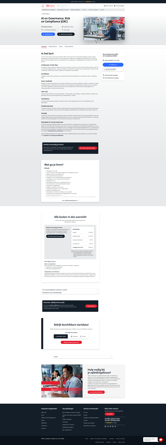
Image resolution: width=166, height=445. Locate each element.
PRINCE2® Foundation (67, 427)
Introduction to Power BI (68, 424)
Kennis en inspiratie (93, 9)
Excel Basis (65, 422)
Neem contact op (109, 5)
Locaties (86, 420)
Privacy (86, 438)
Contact (102, 9)
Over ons (84, 9)
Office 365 (43, 412)
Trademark (108, 442)
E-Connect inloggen (120, 5)
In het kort (44, 46)
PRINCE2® (44, 423)
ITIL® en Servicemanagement (48, 417)
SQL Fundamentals (66, 430)
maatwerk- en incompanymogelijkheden (53, 135)
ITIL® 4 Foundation (67, 419)
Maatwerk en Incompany (90, 425)
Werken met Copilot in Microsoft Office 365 (71, 415)
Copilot (43, 420)
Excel (42, 415)
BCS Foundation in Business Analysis (71, 412)
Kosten (61, 46)
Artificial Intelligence (75, 9)
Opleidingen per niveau (62, 9)
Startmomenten (69, 46)
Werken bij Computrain (89, 423)
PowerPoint (44, 425)
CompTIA (43, 428)
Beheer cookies (121, 442)
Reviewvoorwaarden (120, 438)
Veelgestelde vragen (99, 442)
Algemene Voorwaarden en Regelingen (98, 438)
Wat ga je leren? (53, 46)
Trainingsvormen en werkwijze (55, 130)
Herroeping (111, 438)
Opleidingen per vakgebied (48, 9)
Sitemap (114, 442)
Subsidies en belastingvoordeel (91, 417)
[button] (161, 440)
